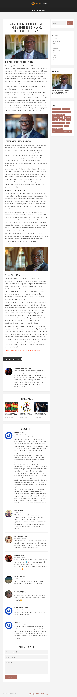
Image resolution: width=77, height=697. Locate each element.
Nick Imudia (9, 350)
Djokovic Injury (41, 10)
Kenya (68, 123)
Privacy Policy (32, 694)
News (54, 46)
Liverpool (61, 120)
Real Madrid (67, 117)
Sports (55, 38)
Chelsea (68, 120)
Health (55, 55)
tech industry (36, 350)
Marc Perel (16, 359)
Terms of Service (40, 693)
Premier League (56, 109)
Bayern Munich (67, 131)
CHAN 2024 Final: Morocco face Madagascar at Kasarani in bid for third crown (11, 415)
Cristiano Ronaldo (57, 131)
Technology (56, 50)
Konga (15, 350)
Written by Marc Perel (23, 368)
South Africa (66, 109)
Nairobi (66, 125)
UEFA (54, 125)
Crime (54, 53)
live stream (67, 111)
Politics (55, 43)
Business (55, 48)
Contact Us (40, 694)
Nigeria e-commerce (24, 350)
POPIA (47, 694)
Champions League (57, 111)
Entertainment (57, 41)
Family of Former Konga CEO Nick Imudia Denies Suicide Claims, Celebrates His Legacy (60, 92)
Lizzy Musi (32, 10)
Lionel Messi (56, 123)
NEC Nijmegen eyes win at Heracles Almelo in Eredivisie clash (26, 415)
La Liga (62, 123)
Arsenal (55, 114)
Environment (56, 60)
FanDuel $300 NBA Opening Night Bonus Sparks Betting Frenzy (40, 415)
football (55, 120)
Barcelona (60, 125)
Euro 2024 (61, 114)
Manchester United (57, 117)
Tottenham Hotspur (58, 128)
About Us (31, 693)
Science (55, 57)
